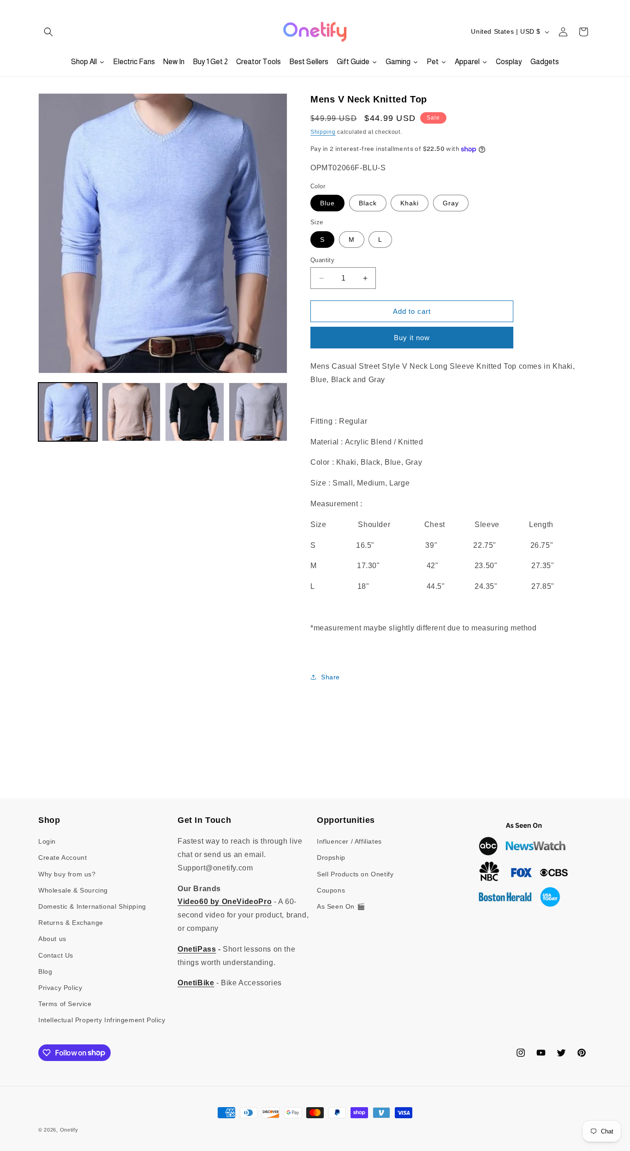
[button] (48, 32)
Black (368, 203)
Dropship (331, 858)
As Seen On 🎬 (341, 906)
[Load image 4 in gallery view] (258, 412)
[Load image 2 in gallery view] (131, 412)
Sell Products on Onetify (355, 874)
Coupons (331, 890)
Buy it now (412, 338)
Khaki (409, 203)
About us (52, 938)
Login (47, 841)
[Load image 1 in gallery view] (67, 412)
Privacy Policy (60, 987)
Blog (45, 971)
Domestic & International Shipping (92, 906)
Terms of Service (65, 1003)
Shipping (323, 132)
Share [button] (330, 677)
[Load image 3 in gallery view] (194, 412)
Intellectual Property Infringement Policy (102, 1020)
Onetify (69, 1130)
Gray (451, 203)
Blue (327, 203)
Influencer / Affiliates (349, 841)
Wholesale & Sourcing (73, 890)
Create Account (62, 858)
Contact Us (55, 955)
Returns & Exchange (70, 922)
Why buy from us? (67, 874)
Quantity (322, 260)
